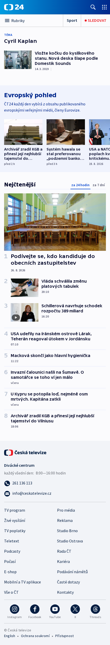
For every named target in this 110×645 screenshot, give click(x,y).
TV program (14, 510)
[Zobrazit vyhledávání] (93, 7)
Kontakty (65, 592)
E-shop (10, 571)
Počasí (10, 561)
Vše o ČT (11, 592)
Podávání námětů (72, 571)
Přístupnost (64, 635)
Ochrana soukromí (35, 635)
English (9, 635)
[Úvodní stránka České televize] (25, 452)
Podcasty (12, 551)
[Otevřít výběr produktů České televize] (104, 7)
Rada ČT (64, 551)
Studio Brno (67, 530)
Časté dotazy (68, 581)
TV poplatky (14, 530)
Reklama (65, 520)
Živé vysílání (14, 520)
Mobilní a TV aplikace (22, 581)
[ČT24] (14, 7)
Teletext (11, 540)
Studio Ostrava (70, 540)
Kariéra (63, 561)
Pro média (66, 510)
